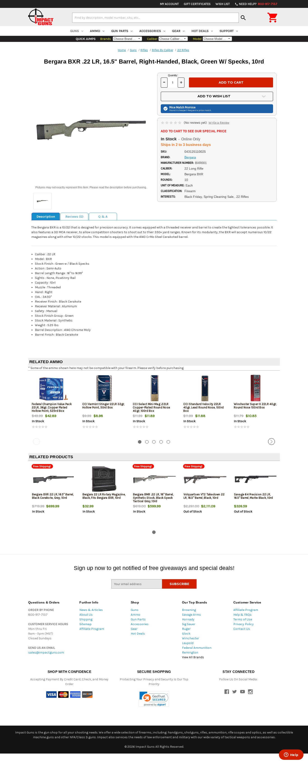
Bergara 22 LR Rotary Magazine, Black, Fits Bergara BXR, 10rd (104, 496)
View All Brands (193, 657)
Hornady (188, 619)
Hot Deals (200, 31)
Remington (190, 652)
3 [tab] (154, 442)
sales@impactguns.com (46, 652)
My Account (169, 4)
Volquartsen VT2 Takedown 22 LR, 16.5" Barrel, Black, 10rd (204, 496)
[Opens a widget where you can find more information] (291, 755)
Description (46, 216)
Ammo (95, 31)
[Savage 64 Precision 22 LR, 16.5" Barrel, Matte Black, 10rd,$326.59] (256, 479)
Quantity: (173, 75)
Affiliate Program (91, 629)
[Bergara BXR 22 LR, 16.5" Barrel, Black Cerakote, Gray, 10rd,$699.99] (54, 479)
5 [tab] (168, 442)
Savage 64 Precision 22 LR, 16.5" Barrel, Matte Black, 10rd (253, 496)
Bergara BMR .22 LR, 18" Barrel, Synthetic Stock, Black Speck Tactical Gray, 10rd (153, 498)
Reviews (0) (74, 216)
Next (271, 441)
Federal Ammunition (196, 648)
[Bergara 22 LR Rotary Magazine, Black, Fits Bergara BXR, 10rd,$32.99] (104, 479)
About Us (86, 615)
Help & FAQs (242, 615)
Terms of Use (242, 619)
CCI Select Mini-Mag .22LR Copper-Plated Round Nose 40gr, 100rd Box (151, 407)
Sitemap (85, 624)
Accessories (150, 31)
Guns (74, 31)
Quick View (54, 389)
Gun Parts (119, 31)
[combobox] (155, 18)
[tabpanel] (53, 405)
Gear (176, 31)
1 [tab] (139, 442)
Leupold (187, 643)
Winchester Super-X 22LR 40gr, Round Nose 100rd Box (255, 405)
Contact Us (241, 629)
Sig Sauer (188, 624)
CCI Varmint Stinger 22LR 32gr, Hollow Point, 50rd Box (103, 405)
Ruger (186, 629)
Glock (186, 633)
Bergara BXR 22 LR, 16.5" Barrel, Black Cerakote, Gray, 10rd (53, 496)
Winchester (190, 638)
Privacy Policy (243, 624)
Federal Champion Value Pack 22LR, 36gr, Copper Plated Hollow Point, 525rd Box (52, 407)
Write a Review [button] (219, 123)
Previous (36, 441)
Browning (189, 610)
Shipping (85, 619)
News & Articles (91, 610)
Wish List (223, 4)
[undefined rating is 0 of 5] (171, 123)
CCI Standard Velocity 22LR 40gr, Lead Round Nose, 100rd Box (203, 407)
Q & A (103, 216)
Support (227, 31)
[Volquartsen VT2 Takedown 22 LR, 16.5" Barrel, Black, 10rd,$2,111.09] (205, 479)
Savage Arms (191, 615)
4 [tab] (161, 442)
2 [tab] (147, 442)
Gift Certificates (197, 4)
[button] (154, 698)
